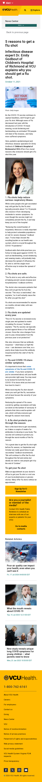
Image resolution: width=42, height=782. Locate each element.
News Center (9, 719)
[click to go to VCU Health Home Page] (10, 10)
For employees (10, 705)
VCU (5, 724)
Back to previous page (17, 32)
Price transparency (11, 761)
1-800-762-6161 (15, 687)
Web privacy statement (13, 744)
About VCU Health (11, 695)
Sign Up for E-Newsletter (21, 490)
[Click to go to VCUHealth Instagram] (19, 770)
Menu (20, 25)
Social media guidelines (13, 749)
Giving (6, 714)
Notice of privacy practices (15, 734)
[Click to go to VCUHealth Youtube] (26, 770)
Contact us (8, 709)
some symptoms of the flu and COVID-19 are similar (20, 369)
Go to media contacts (21, 527)
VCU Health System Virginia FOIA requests (17, 755)
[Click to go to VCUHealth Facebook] (6, 770)
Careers (7, 700)
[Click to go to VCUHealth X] (13, 770)
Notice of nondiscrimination (15, 729)
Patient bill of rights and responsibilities (20, 739)
